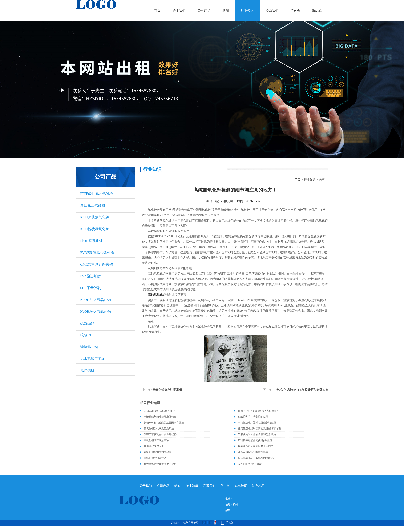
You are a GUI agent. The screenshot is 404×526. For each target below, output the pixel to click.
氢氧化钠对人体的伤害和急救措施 (257, 434)
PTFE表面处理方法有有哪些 (159, 410)
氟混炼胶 (87, 370)
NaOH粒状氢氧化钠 (95, 312)
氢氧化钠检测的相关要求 (157, 452)
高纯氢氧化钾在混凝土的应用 (160, 463)
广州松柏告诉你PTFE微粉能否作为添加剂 (301, 389)
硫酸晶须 (87, 323)
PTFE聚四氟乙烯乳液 (96, 194)
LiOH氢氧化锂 (91, 241)
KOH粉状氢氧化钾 (94, 229)
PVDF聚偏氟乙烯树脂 (97, 253)
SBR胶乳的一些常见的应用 (253, 416)
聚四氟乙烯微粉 (92, 205)
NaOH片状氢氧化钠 (95, 300)
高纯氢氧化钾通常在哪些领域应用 (257, 422)
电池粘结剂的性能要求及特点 (160, 416)
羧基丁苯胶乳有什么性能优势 (160, 434)
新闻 (225, 10)
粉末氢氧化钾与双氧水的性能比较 (257, 458)
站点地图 (241, 485)
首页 (157, 10)
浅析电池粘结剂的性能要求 (253, 452)
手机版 (229, 522)
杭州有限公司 (224, 201)
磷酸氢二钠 (89, 347)
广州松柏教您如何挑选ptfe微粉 (255, 440)
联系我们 (272, 10)
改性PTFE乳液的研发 (250, 463)
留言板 (295, 10)
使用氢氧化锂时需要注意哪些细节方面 (259, 428)
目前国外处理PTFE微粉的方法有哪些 (258, 410)
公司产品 (204, 10)
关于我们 (179, 10)
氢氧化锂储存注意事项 (167, 389)
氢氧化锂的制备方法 (155, 458)
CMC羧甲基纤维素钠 (96, 264)
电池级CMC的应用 (154, 446)
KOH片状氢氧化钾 (94, 217)
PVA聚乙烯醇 (90, 276)
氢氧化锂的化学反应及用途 (159, 428)
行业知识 (247, 10)
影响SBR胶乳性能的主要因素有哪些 (164, 422)
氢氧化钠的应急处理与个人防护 (255, 446)
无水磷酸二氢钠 (92, 359)
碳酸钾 (85, 335)
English (317, 10)
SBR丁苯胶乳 (90, 288)
